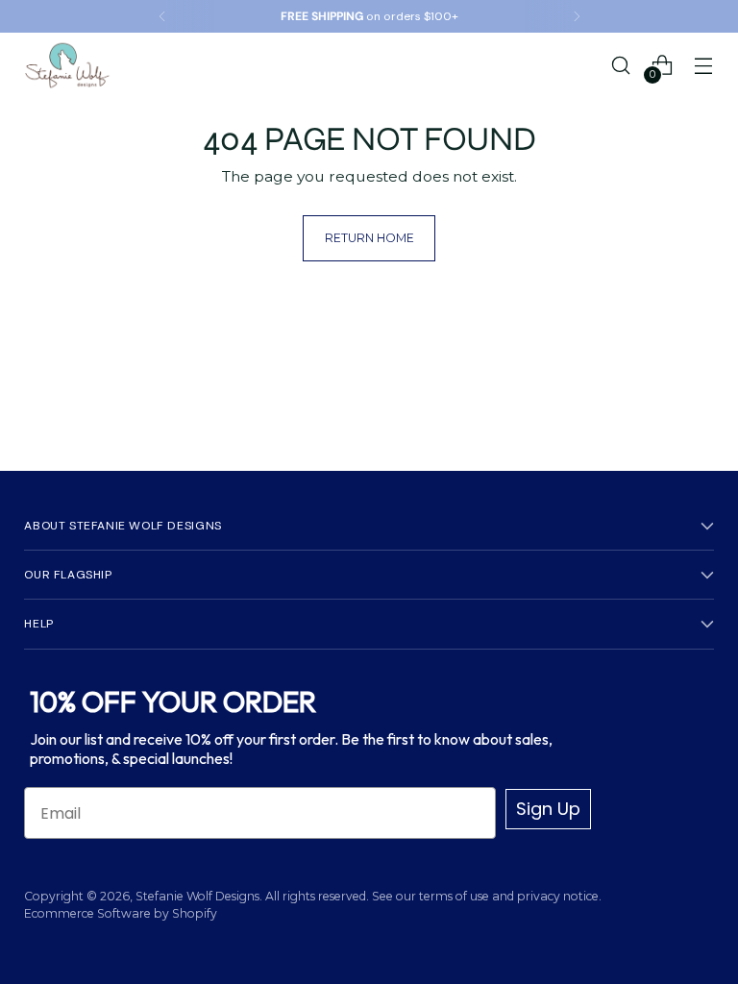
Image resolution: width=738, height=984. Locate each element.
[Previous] (162, 16)
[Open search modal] (621, 65)
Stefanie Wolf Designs (197, 896)
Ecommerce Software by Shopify (120, 913)
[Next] (576, 16)
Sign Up (548, 809)
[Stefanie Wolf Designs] (67, 65)
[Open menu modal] (704, 65)
